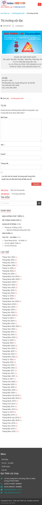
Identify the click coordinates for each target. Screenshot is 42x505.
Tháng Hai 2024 (8, 321)
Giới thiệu (4, 459)
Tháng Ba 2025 (8, 299)
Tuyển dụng (5, 466)
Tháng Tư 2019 (8, 412)
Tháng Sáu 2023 (8, 335)
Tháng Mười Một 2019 (10, 398)
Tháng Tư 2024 (8, 318)
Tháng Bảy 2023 (8, 332)
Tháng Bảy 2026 (8, 260)
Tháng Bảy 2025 (8, 290)
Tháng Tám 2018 (8, 426)
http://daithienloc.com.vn (12, 492)
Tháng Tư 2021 (8, 379)
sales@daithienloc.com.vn (13, 489)
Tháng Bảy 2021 (8, 371)
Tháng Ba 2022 (8, 362)
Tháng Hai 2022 (8, 365)
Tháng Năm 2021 (8, 376)
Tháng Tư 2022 (8, 359)
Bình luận (4, 117)
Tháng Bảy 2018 (8, 429)
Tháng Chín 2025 (8, 285)
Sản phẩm (6, 233)
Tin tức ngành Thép (11, 243)
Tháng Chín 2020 (8, 382)
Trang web (4, 163)
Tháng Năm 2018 (8, 431)
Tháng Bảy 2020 (8, 384)
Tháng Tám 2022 (8, 348)
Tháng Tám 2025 (8, 288)
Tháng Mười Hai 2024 (10, 301)
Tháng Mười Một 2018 (10, 420)
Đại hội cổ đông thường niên (17, 230)
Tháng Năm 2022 (8, 357)
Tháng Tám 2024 (8, 307)
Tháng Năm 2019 (8, 409)
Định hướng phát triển (12, 216)
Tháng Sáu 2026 (8, 263)
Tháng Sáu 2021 (8, 373)
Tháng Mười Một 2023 (10, 326)
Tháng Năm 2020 (8, 390)
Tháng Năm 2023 (8, 337)
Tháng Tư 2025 (8, 296)
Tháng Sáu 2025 (8, 293)
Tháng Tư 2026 (8, 268)
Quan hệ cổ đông (9, 224)
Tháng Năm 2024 (8, 315)
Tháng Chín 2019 (8, 404)
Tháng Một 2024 (8, 323)
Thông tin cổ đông (11, 227)
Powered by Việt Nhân (8, 503)
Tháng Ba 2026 (8, 271)
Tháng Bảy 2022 (8, 351)
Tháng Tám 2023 (8, 329)
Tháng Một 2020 (8, 393)
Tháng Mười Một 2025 (10, 279)
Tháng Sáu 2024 (8, 312)
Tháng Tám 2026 (8, 257)
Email (3, 154)
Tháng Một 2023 (8, 346)
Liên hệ (4, 470)
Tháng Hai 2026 (8, 274)
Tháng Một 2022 (8, 368)
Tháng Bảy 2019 (8, 406)
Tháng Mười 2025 (9, 282)
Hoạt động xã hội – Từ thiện (14, 240)
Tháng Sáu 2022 (8, 354)
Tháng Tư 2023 (8, 340)
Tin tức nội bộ (9, 246)
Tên (2, 145)
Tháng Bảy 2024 (8, 310)
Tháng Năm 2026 (8, 265)
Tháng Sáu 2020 (8, 387)
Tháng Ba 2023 (8, 343)
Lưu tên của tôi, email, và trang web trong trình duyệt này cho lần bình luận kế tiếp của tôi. (18, 177)
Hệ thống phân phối (17, 98)
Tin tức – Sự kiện (9, 237)
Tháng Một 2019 (8, 415)
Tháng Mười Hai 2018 (10, 418)
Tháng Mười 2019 (9, 401)
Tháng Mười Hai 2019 (10, 395)
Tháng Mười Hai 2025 (10, 276)
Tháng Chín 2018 (8, 423)
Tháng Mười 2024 (9, 304)
